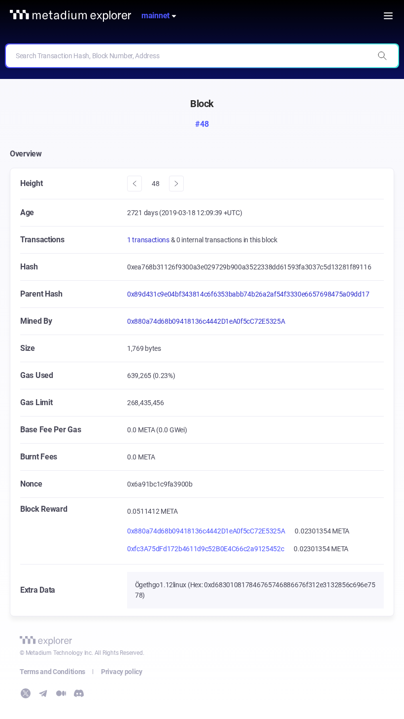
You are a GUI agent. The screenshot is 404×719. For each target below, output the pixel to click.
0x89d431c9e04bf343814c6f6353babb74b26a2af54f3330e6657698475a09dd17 (248, 294)
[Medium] (61, 693)
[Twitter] (26, 693)
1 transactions (149, 240)
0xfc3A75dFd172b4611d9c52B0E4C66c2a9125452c (205, 549)
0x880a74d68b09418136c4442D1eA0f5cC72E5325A (206, 321)
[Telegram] (43, 693)
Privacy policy (121, 672)
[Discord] (79, 693)
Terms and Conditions (52, 672)
